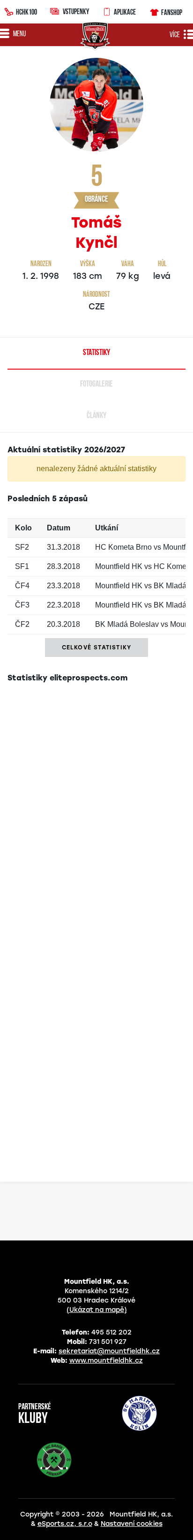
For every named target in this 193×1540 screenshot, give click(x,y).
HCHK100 (26, 12)
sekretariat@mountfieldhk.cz (109, 1351)
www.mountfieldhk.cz (106, 1361)
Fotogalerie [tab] (96, 384)
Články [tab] (96, 416)
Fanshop (171, 12)
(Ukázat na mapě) (97, 1310)
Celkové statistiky (97, 647)
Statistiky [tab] (96, 353)
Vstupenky (76, 11)
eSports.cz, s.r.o (64, 1524)
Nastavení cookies (132, 1524)
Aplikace (125, 12)
